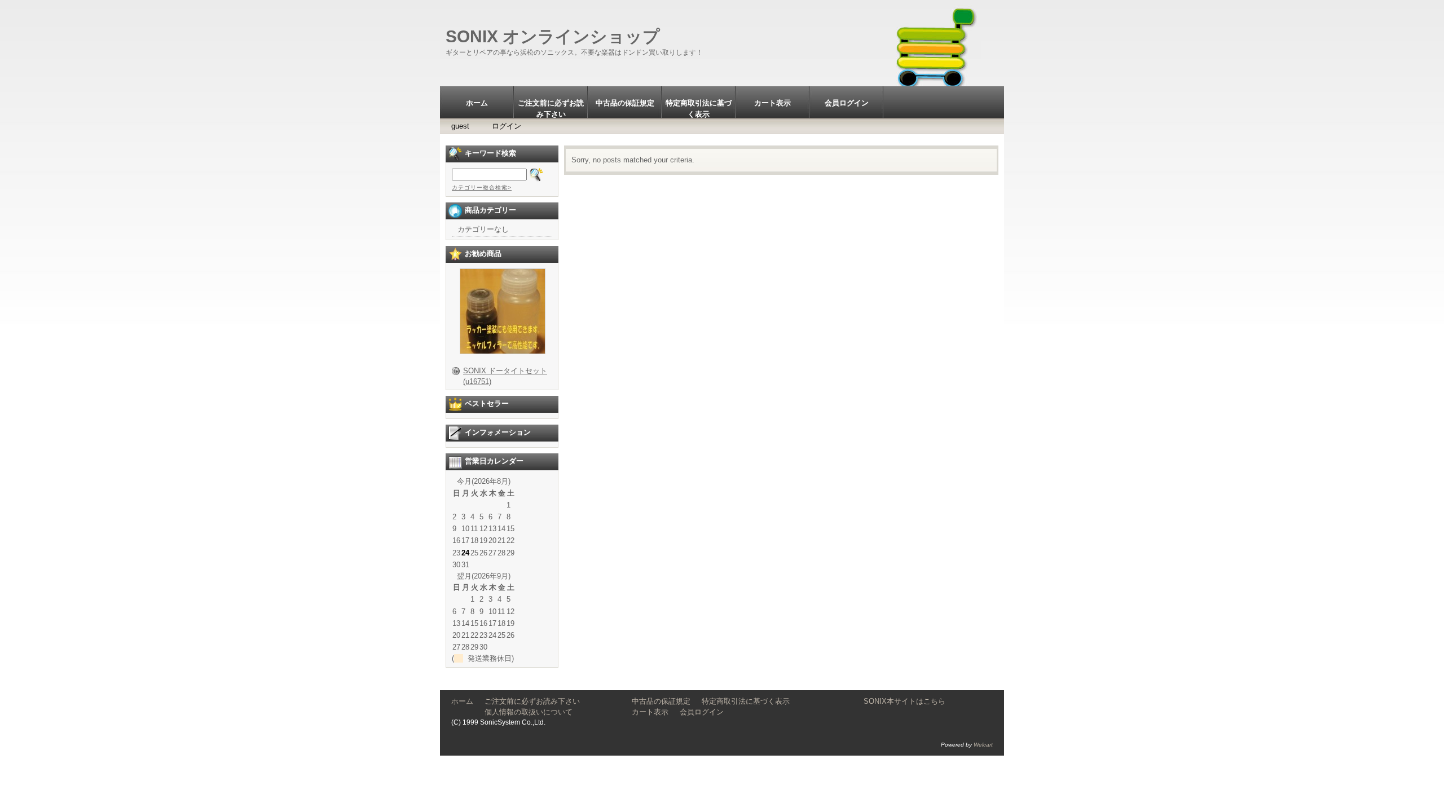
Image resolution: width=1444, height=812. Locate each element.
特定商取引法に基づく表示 (699, 108)
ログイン (506, 126)
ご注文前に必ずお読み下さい (551, 108)
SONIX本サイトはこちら (904, 701)
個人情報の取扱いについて (547, 712)
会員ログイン (847, 103)
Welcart (983, 745)
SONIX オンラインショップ (553, 36)
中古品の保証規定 (625, 103)
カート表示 (772, 103)
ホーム (477, 103)
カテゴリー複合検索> (482, 187)
